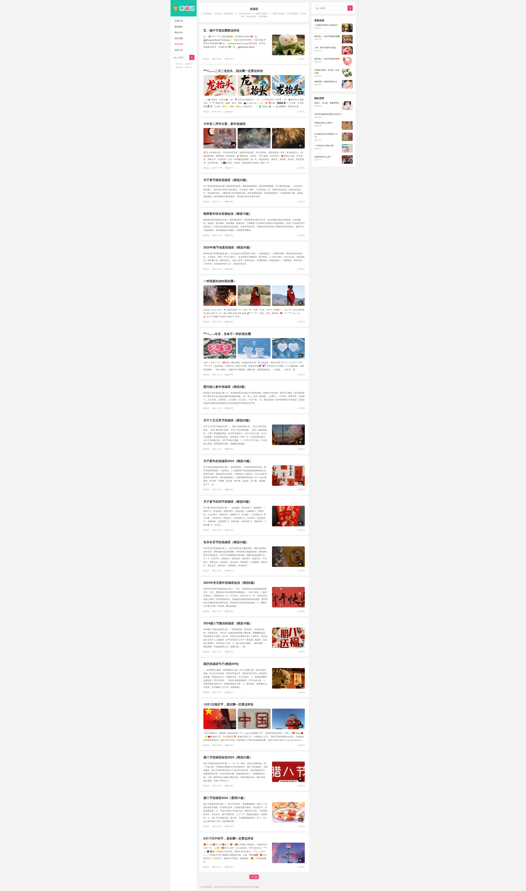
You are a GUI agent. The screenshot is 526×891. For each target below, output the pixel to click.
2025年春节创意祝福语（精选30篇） (227, 247)
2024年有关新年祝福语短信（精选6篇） (230, 582)
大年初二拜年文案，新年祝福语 (224, 123)
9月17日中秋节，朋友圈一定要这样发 (228, 838)
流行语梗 (179, 38)
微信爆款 (179, 26)
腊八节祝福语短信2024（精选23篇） (227, 757)
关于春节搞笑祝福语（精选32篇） (226, 180)
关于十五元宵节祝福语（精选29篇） (227, 420)
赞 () (301, 58)
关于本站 (179, 64)
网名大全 (179, 32)
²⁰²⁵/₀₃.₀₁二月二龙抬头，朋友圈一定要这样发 (233, 71)
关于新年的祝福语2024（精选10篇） (227, 461)
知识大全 (179, 49)
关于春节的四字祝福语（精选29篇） (227, 501)
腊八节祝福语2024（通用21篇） (224, 797)
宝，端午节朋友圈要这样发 (221, 30)
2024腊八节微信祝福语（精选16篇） (227, 623)
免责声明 (188, 64)
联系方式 (188, 67)
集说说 (184, 8)
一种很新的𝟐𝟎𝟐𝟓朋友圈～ (220, 281)
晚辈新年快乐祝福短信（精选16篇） (227, 213)
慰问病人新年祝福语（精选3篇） (225, 386)
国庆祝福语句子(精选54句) (221, 663)
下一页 (254, 877)
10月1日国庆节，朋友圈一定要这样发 (228, 704)
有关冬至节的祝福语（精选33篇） (226, 542)
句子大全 (179, 43)
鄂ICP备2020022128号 (241, 886)
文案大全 (179, 20)
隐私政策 (179, 67)
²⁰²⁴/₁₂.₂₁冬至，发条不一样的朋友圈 (227, 333)
